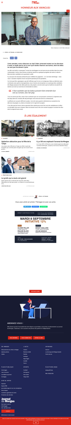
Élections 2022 (51, 367)
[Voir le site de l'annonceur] (35, 227)
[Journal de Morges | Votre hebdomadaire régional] (35, 2)
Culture (25, 349)
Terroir (25, 363)
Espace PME (4, 386)
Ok (36, 422)
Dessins (47, 349)
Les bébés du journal (6, 374)
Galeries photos (5, 352)
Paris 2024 (26, 374)
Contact (8, 411)
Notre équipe (4, 390)
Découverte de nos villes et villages (10, 349)
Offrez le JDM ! (39, 337)
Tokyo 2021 (26, 376)
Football (25, 370)
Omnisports (26, 372)
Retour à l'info (35, 291)
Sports (26, 367)
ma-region (49, 373)
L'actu (25, 346)
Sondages (3, 376)
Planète (25, 354)
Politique (25, 356)
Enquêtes (49, 370)
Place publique (7, 367)
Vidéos (3, 354)
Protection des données (7, 395)
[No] (69, 421)
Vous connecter (26, 337)
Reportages (26, 358)
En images (5, 346)
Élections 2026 (27, 352)
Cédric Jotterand (9, 52)
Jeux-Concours (5, 372)
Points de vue (48, 354)
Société (25, 361)
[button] (2, 2)
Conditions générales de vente (8, 392)
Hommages (4, 370)
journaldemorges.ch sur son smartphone (11, 388)
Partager (44, 206)
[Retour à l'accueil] (7, 400)
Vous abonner (13, 337)
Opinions (48, 346)
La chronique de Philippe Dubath (53, 352)
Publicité (3, 383)
